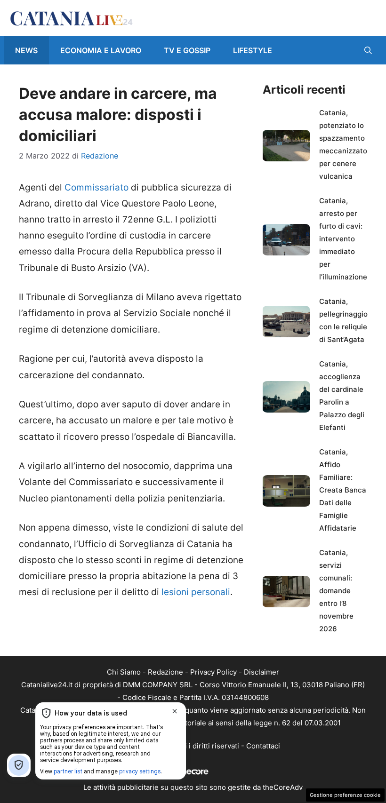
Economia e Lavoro (100, 50)
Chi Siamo (124, 672)
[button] (368, 50)
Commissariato (96, 187)
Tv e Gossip (187, 50)
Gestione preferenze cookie (345, 795)
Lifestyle (252, 50)
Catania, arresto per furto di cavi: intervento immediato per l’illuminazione (343, 238)
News (26, 50)
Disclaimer (261, 672)
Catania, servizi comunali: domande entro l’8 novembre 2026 (336, 590)
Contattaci (263, 745)
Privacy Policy (213, 672)
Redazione (165, 672)
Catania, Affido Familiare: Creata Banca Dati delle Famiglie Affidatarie (342, 490)
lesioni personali (195, 592)
